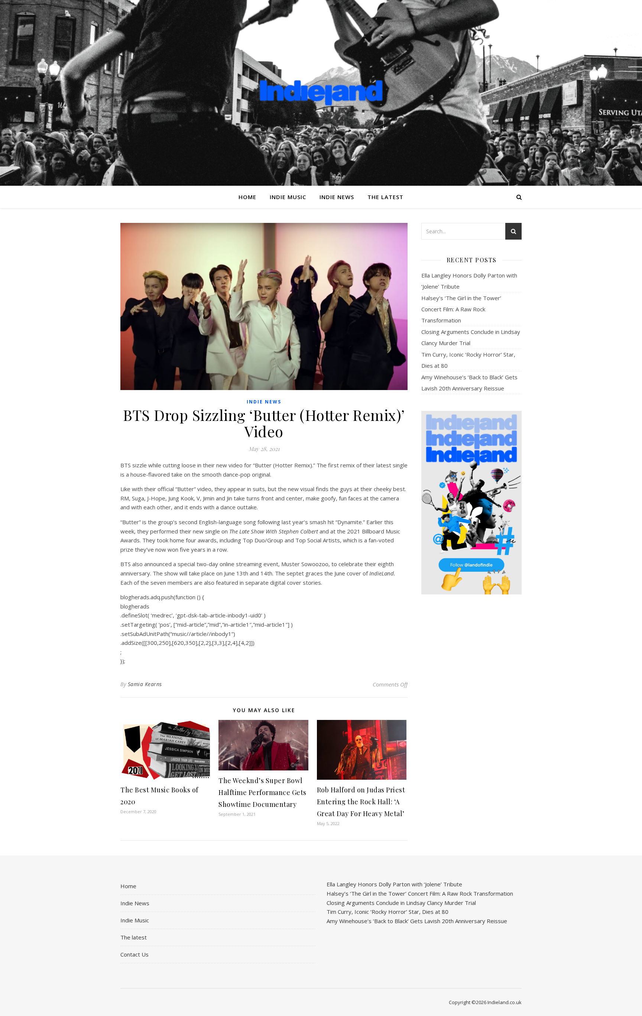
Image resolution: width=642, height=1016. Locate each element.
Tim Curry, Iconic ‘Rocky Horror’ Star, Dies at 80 (387, 911)
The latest (385, 197)
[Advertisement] (471, 717)
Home (247, 197)
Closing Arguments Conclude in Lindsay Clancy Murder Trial (401, 902)
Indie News (337, 197)
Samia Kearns (145, 684)
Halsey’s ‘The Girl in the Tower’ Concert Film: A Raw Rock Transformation (461, 309)
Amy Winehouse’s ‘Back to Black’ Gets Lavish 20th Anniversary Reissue (417, 921)
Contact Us (134, 954)
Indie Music (288, 197)
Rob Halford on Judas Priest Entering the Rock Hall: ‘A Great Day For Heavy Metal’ (361, 801)
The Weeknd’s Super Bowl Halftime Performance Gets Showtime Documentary (262, 792)
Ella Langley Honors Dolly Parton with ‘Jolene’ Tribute (394, 884)
